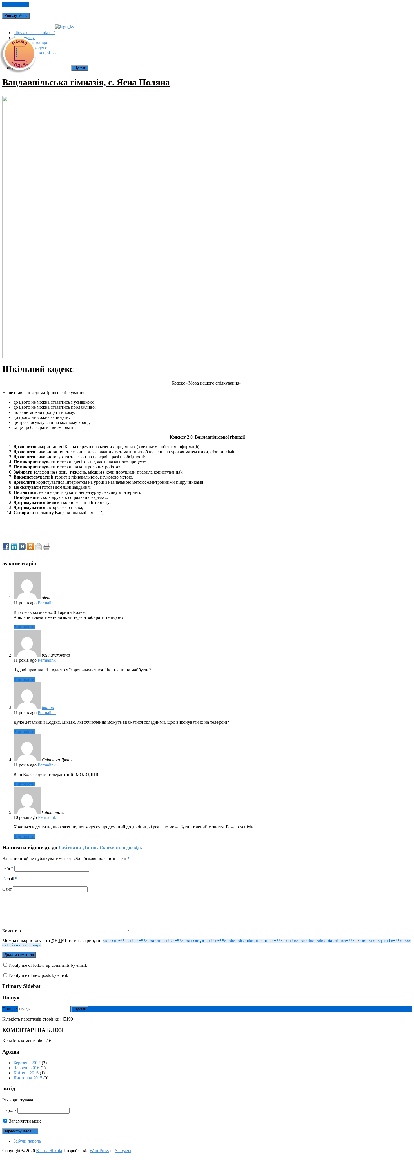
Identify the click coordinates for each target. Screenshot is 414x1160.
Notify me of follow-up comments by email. (48, 965)
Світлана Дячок (78, 847)
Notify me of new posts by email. (38, 975)
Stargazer (123, 1150)
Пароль (9, 1110)
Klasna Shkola (49, 1150)
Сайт (7, 889)
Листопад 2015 (28, 1077)
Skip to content (15, 4)
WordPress (99, 1150)
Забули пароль (27, 1141)
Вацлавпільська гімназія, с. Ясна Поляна (86, 82)
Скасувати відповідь (121, 847)
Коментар (11, 930)
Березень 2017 (27, 1062)
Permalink (47, 602)
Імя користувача (17, 1099)
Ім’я (7, 868)
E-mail (9, 878)
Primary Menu (16, 16)
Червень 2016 (26, 1067)
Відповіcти (24, 627)
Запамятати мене (24, 1121)
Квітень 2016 (26, 1072)
